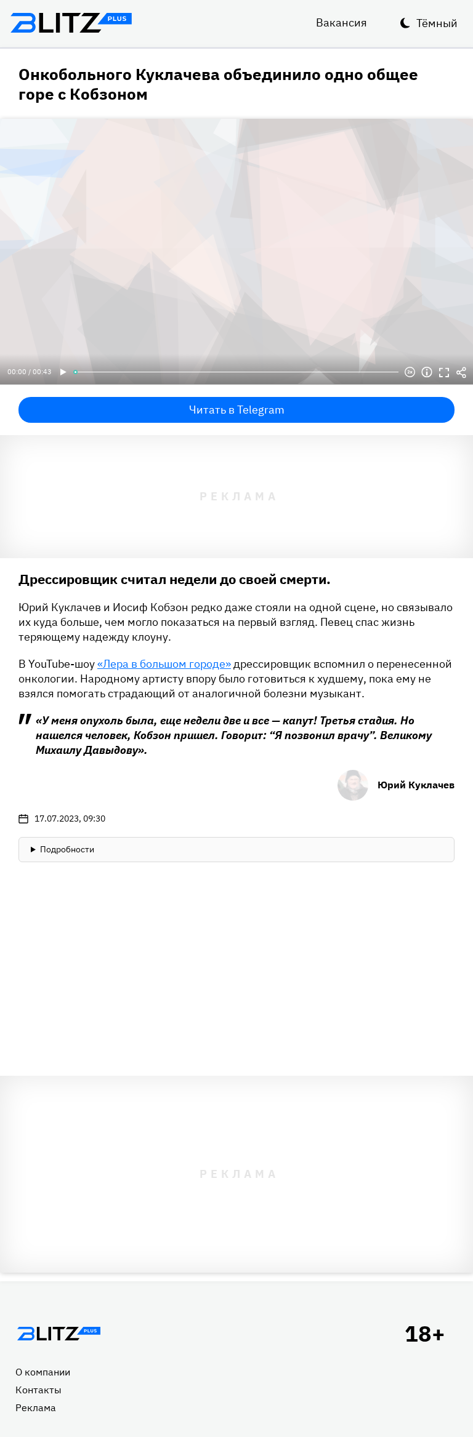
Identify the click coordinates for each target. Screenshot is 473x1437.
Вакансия (341, 22)
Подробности (67, 849)
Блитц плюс (70, 23)
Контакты (38, 1389)
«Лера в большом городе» (164, 664)
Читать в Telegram (237, 409)
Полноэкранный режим (444, 372)
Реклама (35, 1407)
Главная (58, 1333)
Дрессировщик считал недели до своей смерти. (174, 579)
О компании (42, 1372)
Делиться (461, 372)
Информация (426, 372)
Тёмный (437, 23)
